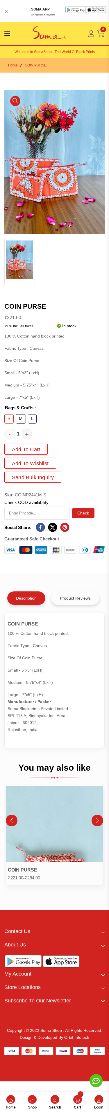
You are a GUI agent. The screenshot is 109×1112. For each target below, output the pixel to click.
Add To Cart (26, 449)
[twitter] (52, 528)
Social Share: (17, 527)
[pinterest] (64, 528)
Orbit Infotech (76, 1037)
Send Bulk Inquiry (33, 477)
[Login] (91, 33)
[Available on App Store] (61, 962)
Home (13, 65)
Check (83, 513)
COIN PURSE (22, 869)
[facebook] (40, 528)
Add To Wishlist (30, 463)
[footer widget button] (54, 931)
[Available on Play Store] (23, 962)
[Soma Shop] (49, 33)
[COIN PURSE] (54, 825)
